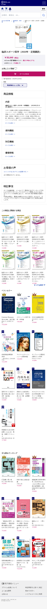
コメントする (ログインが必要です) (15, 171)
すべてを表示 (39, 285)
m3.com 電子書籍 (6, 21)
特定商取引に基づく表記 (33, 587)
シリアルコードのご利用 (33, 594)
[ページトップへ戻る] (44, 606)
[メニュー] (44, 3)
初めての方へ (29, 591)
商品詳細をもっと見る (14, 85)
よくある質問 (6, 591)
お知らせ (5, 594)
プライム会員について (9, 587)
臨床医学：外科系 (17, 21)
